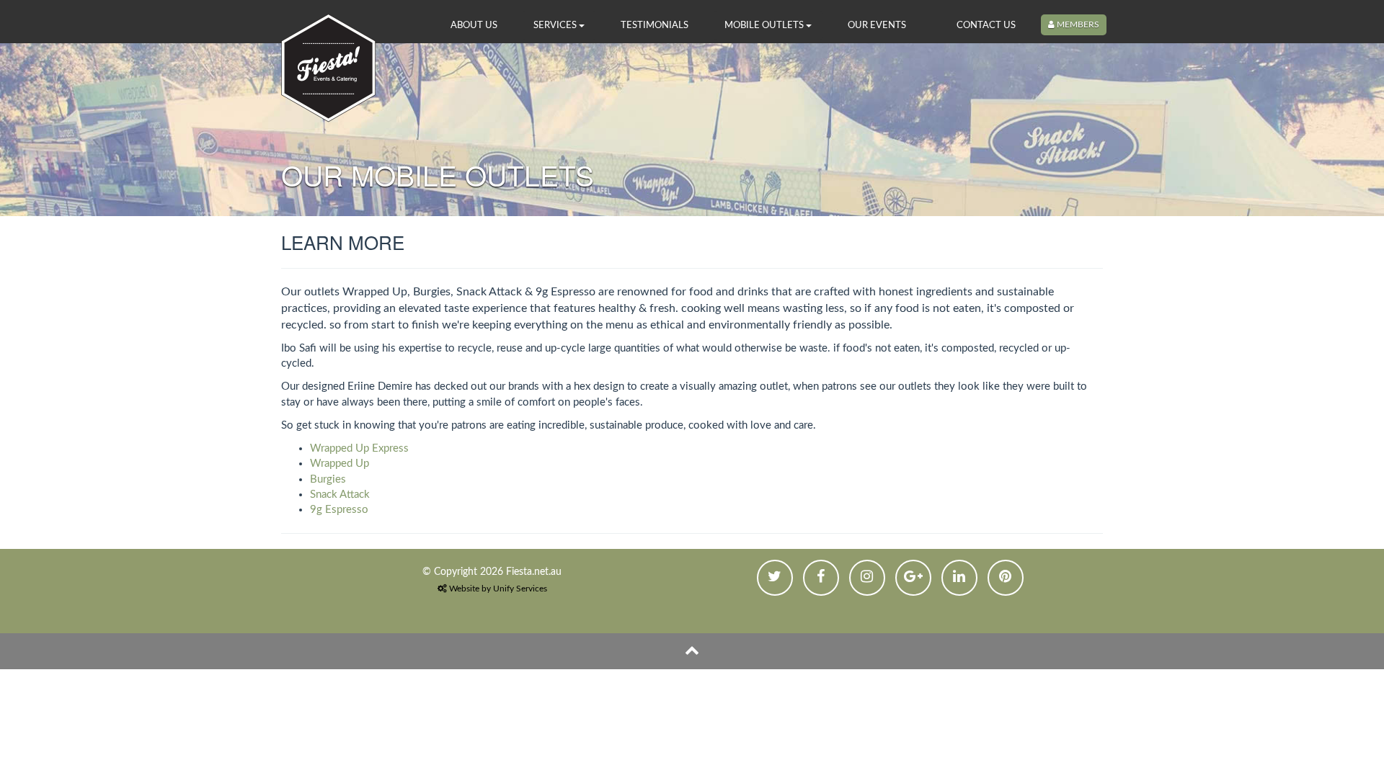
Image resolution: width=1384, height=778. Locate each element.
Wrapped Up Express (359, 448)
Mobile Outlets (765, 25)
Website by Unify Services (497, 588)
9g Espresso (339, 509)
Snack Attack (340, 494)
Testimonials (654, 25)
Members (1077, 24)
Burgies (328, 479)
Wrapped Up (339, 463)
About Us (474, 25)
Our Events (877, 25)
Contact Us (986, 25)
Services (556, 25)
